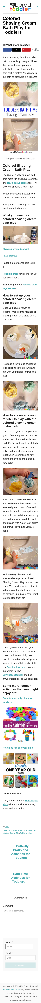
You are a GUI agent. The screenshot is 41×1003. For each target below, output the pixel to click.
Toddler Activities (26, 833)
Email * (9, 953)
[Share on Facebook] (7, 50)
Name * (9, 942)
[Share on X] (16, 50)
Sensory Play (14, 833)
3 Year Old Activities (25, 830)
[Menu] (3, 7)
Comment (8, 906)
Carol (7, 827)
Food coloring (10, 256)
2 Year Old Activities (10, 830)
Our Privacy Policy (12, 990)
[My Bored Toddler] (20, 6)
